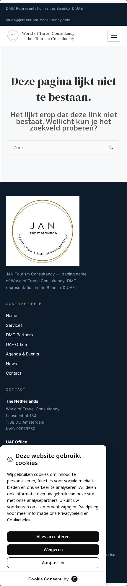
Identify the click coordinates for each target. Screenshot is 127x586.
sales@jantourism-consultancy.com (38, 20)
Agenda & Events (22, 353)
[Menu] (114, 36)
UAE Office (16, 344)
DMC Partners (19, 334)
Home (11, 315)
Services (14, 325)
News (11, 363)
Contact (13, 373)
